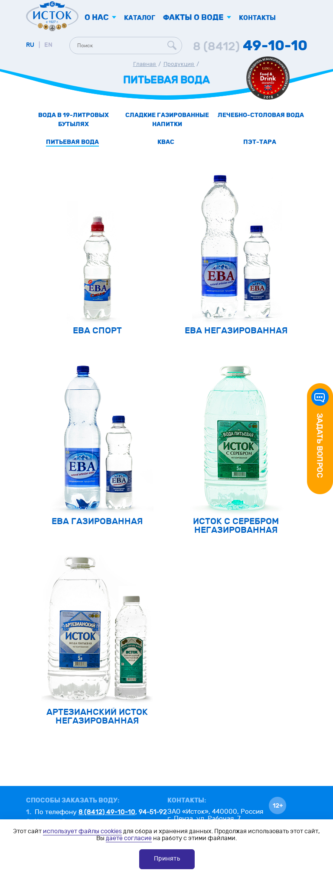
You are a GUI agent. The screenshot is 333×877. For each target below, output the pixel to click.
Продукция (179, 64)
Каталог (139, 18)
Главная (145, 64)
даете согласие (129, 838)
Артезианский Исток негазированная (97, 716)
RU (30, 45)
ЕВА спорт (97, 331)
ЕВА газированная (97, 521)
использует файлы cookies (82, 831)
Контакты (257, 18)
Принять (167, 858)
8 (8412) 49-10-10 (106, 812)
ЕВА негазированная (236, 331)
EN (48, 45)
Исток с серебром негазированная (236, 525)
